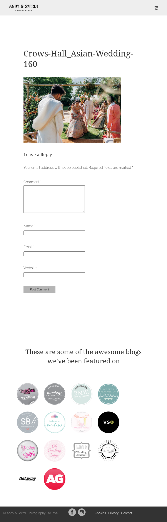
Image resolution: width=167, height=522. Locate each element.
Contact (126, 513)
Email (28, 247)
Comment (32, 182)
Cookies (100, 513)
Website (30, 268)
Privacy (113, 513)
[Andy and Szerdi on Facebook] (72, 515)
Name (29, 226)
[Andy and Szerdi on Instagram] (81, 515)
